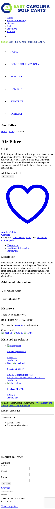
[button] (7, 333)
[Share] (8, 491)
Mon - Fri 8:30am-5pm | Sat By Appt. (27, 41)
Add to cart (7, 176)
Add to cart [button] (12, 360)
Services (11, 23)
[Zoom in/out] (2, 491)
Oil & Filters (19, 237)
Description (12, 245)
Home (10, 18)
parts (11, 240)
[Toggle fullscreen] (5, 491)
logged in (18, 325)
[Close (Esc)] (11, 491)
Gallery (11, 26)
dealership (42, 237)
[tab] (30, 245)
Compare (5, 488)
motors (4, 240)
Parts (11, 131)
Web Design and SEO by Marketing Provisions (26, 404)
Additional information (18, 248)
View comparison (9, 506)
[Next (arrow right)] (5, 494)
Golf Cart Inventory (16, 20)
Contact (11, 31)
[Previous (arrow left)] (2, 494)
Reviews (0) (13, 251)
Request (6, 483)
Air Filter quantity (9, 173)
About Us (12, 28)
